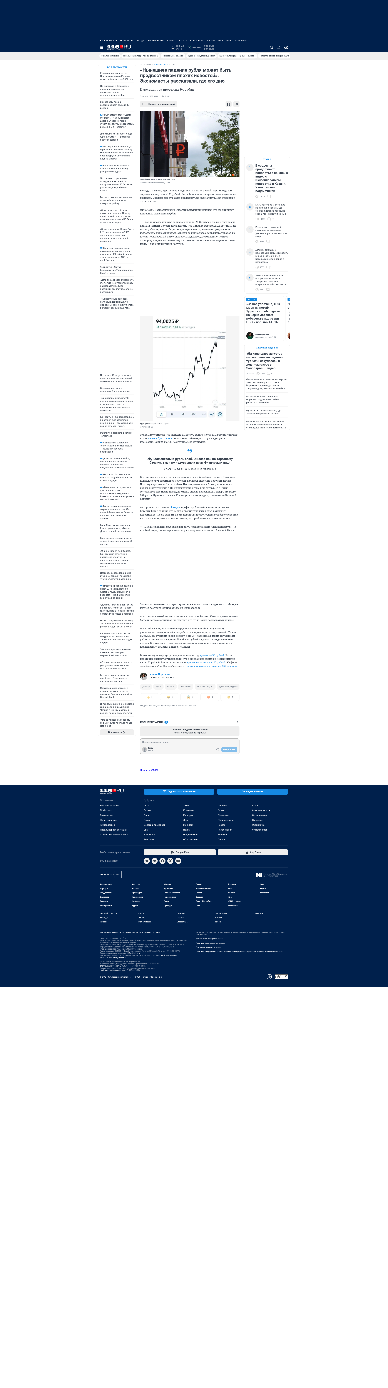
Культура (188, 815)
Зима (186, 805)
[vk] (155, 861)
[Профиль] (286, 47)
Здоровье (149, 839)
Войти (150, 751)
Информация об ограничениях (209, 939)
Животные (149, 834)
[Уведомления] (279, 47)
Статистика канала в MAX (114, 834)
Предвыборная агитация (113, 829)
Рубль (158, 686)
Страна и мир (259, 815)
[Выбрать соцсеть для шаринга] (236, 104)
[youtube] (178, 861)
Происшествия (226, 820)
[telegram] (147, 861)
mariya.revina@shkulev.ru (110, 970)
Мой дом (188, 825)
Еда (146, 829)
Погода (140, 41)
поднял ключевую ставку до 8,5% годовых (211, 666)
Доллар (146, 686)
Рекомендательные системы (208, 947)
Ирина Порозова (160, 674)
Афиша (170, 41)
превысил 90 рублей (211, 655)
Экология (257, 820)
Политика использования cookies (210, 943)
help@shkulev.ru (120, 957)
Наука (186, 829)
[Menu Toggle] (101, 47)
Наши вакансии (108, 820)
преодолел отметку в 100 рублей (206, 662)
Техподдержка (107, 825)
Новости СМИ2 (149, 770)
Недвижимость (108, 41)
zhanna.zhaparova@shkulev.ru (112, 966)
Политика (223, 815)
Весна (147, 815)
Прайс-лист (106, 810)
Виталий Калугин (205, 686)
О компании (106, 815)
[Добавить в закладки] (229, 104)
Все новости (117, 67)
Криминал (188, 810)
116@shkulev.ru (133, 953)
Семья (221, 839)
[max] (162, 861)
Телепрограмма (155, 41)
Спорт (255, 805)
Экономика (185, 686)
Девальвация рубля (228, 686)
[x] (170, 861)
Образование (190, 839)
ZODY (220, 41)
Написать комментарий (161, 104)
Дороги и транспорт (154, 825)
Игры (228, 41)
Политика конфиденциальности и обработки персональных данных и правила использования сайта (240, 951)
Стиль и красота (261, 810)
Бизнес (147, 810)
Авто (146, 805)
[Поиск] (271, 47)
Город (147, 820)
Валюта (170, 686)
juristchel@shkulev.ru (169, 955)
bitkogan (175, 507)
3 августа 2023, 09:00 (149, 96)
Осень (221, 810)
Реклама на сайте (109, 805)
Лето (186, 820)
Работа (221, 825)
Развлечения (225, 829)
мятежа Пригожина (160, 438)
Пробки (211, 41)
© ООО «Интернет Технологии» (148, 977)
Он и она (222, 805)
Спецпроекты (259, 829)
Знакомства (126, 41)
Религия (222, 834)
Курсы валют (197, 41)
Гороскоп (182, 41)
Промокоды (240, 41)
